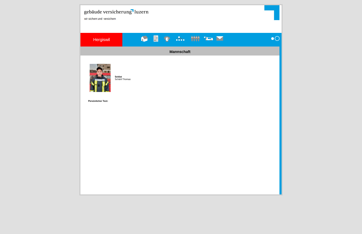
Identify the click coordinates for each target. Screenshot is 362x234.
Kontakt (220, 43)
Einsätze (167, 43)
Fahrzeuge (208, 43)
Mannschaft (195, 43)
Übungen (156, 43)
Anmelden (275, 43)
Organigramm (180, 43)
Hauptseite (144, 43)
